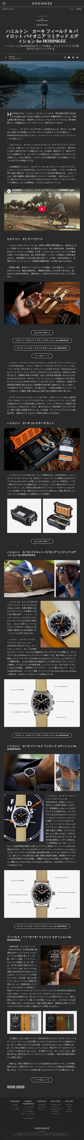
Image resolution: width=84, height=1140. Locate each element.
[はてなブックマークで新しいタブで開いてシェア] (73, 57)
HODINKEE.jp (56, 1107)
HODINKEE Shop (56, 1109)
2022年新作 (20, 1087)
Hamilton (11, 1087)
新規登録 (79, 9)
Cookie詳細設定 (28, 1118)
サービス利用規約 (15, 1109)
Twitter (69, 1107)
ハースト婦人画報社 (28, 1107)
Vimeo (69, 1109)
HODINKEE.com (55, 1104)
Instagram (69, 1111)
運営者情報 (42, 1104)
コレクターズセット (42, 333)
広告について (42, 1109)
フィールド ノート (42, 356)
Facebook (69, 1104)
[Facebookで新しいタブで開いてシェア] (65, 57)
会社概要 (14, 1104)
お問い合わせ (42, 1107)
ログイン (71, 9)
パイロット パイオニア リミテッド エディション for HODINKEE (42, 340)
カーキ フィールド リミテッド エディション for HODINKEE (42, 348)
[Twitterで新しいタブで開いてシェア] (69, 57)
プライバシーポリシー (15, 1107)
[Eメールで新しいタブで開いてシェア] (77, 57)
